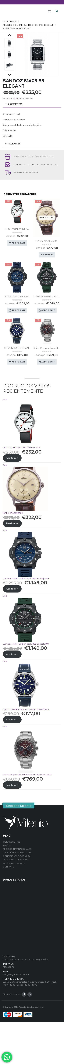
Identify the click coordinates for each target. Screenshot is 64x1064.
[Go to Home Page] (4, 21)
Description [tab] (15, 104)
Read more (48, 254)
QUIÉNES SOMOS (11, 842)
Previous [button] (9, 35)
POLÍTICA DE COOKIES (14, 863)
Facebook (24, 994)
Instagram (29, 994)
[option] (9, 43)
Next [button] (9, 75)
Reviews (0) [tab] (14, 144)
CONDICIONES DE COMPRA (16, 856)
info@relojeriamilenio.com (16, 974)
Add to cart (18, 243)
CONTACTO (8, 867)
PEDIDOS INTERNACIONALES (17, 849)
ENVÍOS (7, 845)
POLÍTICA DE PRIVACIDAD (15, 859)
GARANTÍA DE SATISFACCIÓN (17, 852)
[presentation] (19, 54)
